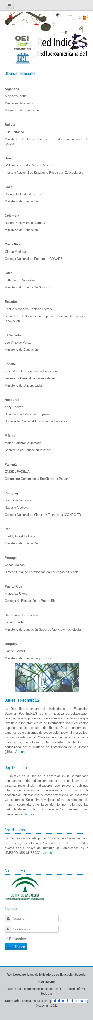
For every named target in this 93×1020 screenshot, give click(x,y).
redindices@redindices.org (70, 1001)
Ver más (20, 752)
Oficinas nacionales (20, 73)
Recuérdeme (19, 939)
